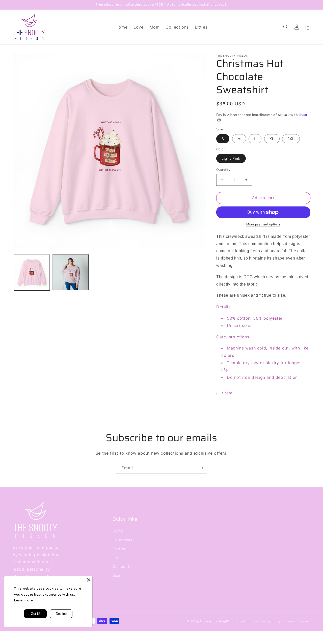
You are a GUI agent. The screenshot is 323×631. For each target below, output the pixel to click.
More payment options (263, 224)
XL (272, 138)
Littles (118, 557)
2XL (290, 138)
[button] (285, 27)
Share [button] (227, 393)
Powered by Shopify (215, 621)
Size (116, 575)
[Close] (88, 579)
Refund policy (245, 621)
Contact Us (122, 566)
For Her (119, 549)
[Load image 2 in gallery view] (70, 272)
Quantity (223, 170)
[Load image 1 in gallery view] (32, 272)
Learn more (23, 600)
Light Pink (231, 158)
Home (118, 531)
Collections (122, 540)
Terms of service (298, 621)
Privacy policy (270, 621)
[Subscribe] (201, 468)
